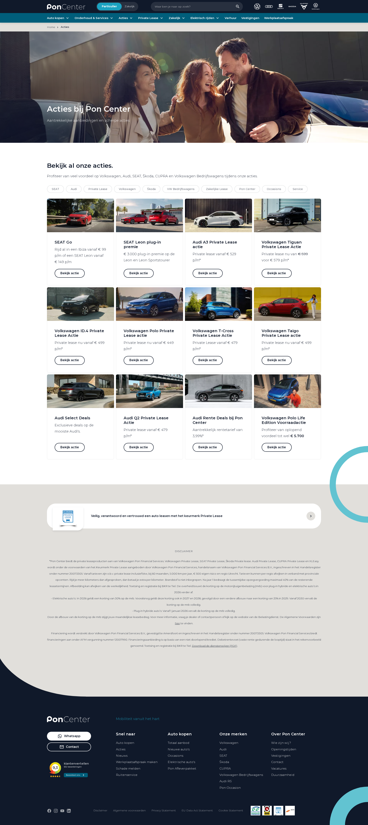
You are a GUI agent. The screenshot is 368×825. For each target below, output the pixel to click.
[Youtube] (62, 810)
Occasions (175, 755)
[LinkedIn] (69, 810)
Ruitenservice (126, 775)
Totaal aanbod (178, 743)
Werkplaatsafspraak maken (137, 762)
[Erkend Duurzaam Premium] (255, 810)
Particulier (109, 6)
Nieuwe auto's (179, 749)
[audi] (269, 6)
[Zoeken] (237, 6)
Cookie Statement (231, 810)
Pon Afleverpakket (182, 768)
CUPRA (225, 768)
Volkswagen (228, 743)
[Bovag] (267, 810)
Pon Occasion (230, 787)
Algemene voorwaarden (129, 810)
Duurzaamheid (282, 775)
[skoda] (292, 6)
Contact (277, 762)
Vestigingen (280, 755)
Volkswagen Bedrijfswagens (241, 775)
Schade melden (128, 768)
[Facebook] (49, 810)
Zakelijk (130, 6)
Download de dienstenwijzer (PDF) (214, 645)
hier (177, 623)
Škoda (224, 762)
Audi (223, 749)
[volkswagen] (257, 6)
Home (51, 27)
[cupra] (304, 6)
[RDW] (290, 810)
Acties (120, 749)
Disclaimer (100, 810)
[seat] (280, 6)
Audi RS (225, 781)
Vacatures (278, 768)
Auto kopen (125, 743)
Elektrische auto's (181, 762)
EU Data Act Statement (197, 810)
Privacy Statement (163, 810)
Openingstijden (283, 749)
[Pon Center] (66, 6)
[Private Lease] (278, 810)
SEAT (223, 755)
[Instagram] (55, 810)
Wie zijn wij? (281, 743)
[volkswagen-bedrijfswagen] (315, 6)
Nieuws (121, 755)
